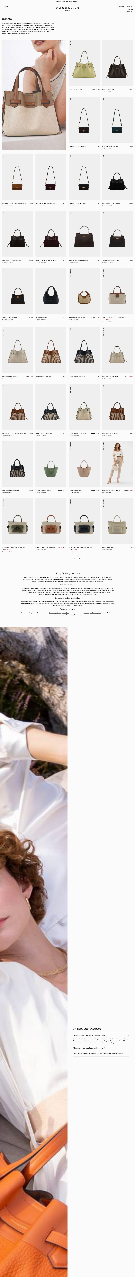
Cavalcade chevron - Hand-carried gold (113, 317)
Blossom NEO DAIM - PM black (111, 203)
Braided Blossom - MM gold (43, 376)
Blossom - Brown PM (108, 89)
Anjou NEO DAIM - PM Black (77, 203)
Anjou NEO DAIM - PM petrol (110, 146)
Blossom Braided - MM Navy (77, 376)
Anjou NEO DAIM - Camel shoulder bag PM (14, 203)
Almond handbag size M (75, 89)
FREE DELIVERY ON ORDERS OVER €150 (66, 1)
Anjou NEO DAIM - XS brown (77, 146)
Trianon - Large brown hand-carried (78, 260)
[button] (121, 6)
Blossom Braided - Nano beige (77, 433)
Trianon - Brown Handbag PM (10, 317)
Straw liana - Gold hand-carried (77, 317)
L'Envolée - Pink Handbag (76, 490)
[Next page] (79, 558)
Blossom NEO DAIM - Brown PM (11, 260)
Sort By (119, 37)
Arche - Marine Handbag (42, 317)
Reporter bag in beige (108, 547)
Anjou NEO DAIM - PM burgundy (45, 203)
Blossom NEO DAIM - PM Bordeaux (45, 260)
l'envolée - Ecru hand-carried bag (111, 490)
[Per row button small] (106, 37)
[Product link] (84, 62)
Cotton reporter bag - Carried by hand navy (80, 547)
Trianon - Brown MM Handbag (110, 260)
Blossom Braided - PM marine (43, 433)
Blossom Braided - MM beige (10, 376)
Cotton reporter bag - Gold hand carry (45, 547)
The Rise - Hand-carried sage (43, 490)
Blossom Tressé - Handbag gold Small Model (14, 433)
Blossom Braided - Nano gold (110, 433)
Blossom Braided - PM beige (110, 376)
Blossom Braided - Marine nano (11, 490)
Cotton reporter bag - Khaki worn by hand (13, 547)
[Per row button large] (103, 37)
